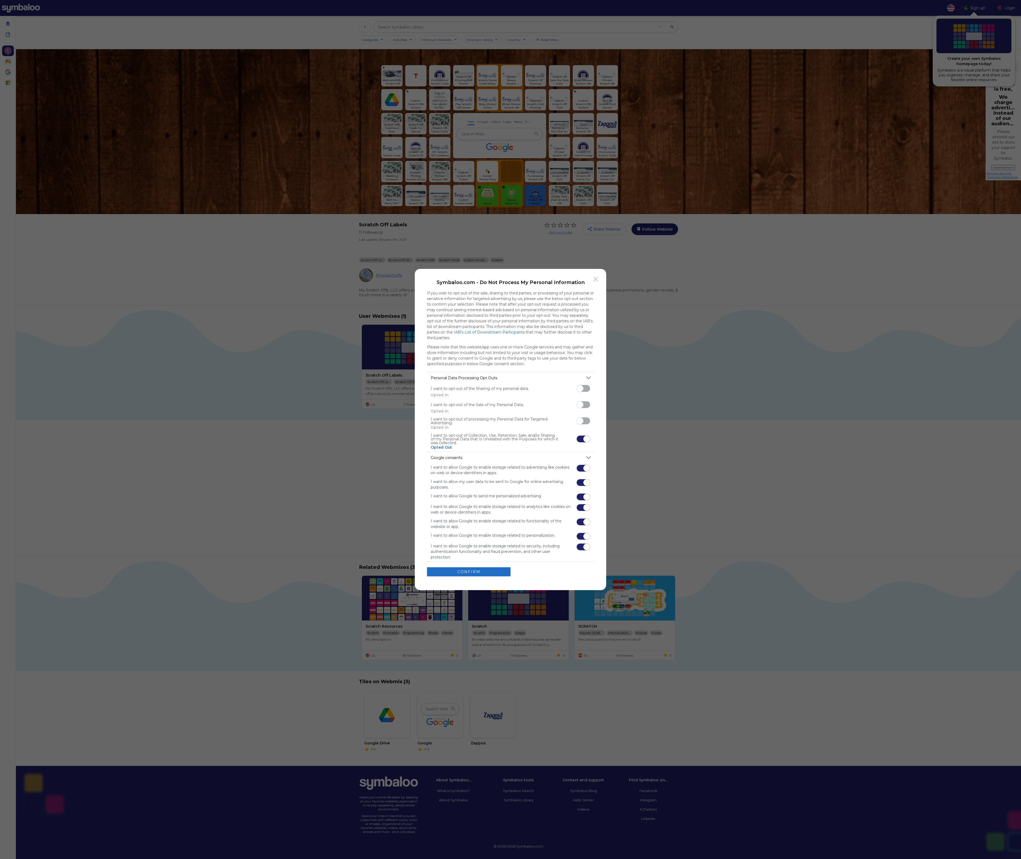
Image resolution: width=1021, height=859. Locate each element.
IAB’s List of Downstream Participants (489, 332)
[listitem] (510, 377)
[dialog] (510, 429)
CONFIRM (468, 571)
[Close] (596, 279)
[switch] (583, 388)
